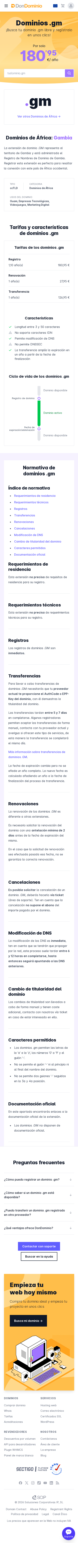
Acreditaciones (13, 1422)
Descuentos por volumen (20, 1438)
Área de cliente (50, 1444)
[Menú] (6, 5)
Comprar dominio (15, 1405)
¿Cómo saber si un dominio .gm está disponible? (38, 1195)
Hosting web (48, 1405)
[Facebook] (20, 1483)
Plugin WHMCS (13, 1449)
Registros (20, 509)
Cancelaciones (24, 528)
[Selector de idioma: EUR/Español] (55, 6)
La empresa (48, 1449)
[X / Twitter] (26, 1483)
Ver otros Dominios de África (37, 116)
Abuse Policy (38, 1509)
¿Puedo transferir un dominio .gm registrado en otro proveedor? (38, 1213)
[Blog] (57, 1483)
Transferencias (24, 515)
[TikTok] (39, 1483)
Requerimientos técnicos (31, 502)
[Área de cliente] (71, 6)
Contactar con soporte (39, 1246)
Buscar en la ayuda (39, 1256)
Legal (45, 1514)
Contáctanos (48, 1438)
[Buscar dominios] (69, 73)
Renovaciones (24, 522)
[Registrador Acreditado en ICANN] (56, 1469)
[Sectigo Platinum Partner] (32, 1469)
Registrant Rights (61, 1509)
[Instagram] (32, 1483)
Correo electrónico (52, 1410)
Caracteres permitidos (30, 548)
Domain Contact (16, 1509)
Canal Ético (60, 1514)
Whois (8, 1410)
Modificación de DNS (28, 535)
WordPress (47, 1422)
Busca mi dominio (27, 1321)
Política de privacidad (24, 1514)
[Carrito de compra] (63, 6)
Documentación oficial (29, 554)
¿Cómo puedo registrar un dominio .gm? (38, 1179)
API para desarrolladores (20, 1444)
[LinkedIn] (51, 1483)
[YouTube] (45, 1483)
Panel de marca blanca (18, 1455)
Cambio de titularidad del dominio (37, 541)
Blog (43, 1455)
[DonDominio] (26, 6)
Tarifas (8, 1416)
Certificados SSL (51, 1416)
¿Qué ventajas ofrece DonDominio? (38, 1228)
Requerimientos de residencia (35, 496)
